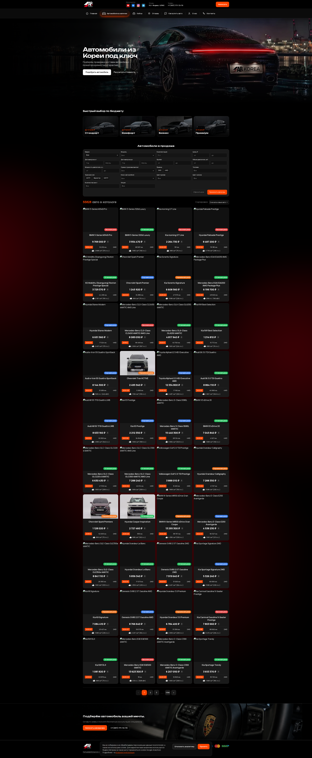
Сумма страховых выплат (130, 167)
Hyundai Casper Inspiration (137, 521)
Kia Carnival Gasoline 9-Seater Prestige (211, 618)
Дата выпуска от (91, 159)
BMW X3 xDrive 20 (211, 426)
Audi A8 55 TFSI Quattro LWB (101, 426)
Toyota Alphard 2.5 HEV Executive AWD (174, 379)
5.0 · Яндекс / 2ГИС (156, 5)
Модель (124, 152)
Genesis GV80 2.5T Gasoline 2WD (174, 571)
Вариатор (97, 178)
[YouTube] (128, 5)
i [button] (144, 242)
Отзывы (155, 13)
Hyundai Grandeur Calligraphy (211, 474)
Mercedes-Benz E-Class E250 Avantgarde (211, 523)
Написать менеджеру (95, 728)
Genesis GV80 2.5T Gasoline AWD (137, 617)
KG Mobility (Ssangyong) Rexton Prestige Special (100, 284)
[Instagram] (138, 5)
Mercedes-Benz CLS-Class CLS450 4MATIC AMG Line (137, 332)
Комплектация (162, 152)
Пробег (159, 159)
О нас (194, 13)
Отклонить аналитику (184, 746)
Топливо (196, 167)
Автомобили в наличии (117, 13)
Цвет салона (197, 175)
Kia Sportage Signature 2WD (211, 569)
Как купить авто (175, 13)
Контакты (211, 13)
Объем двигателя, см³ (200, 159)
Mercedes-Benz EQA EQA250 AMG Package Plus (211, 284)
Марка (87, 152)
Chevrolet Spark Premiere (101, 521)
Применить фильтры (217, 192)
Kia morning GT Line (174, 235)
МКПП (106, 178)
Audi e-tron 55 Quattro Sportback (100, 378)
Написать (222, 4)
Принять (203, 746)
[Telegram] (143, 5)
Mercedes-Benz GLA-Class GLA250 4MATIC (174, 332)
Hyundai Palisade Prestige (211, 235)
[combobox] (138, 155)
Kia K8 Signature (100, 617)
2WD (159, 170)
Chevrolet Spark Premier (137, 283)
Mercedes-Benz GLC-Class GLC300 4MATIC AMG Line (138, 475)
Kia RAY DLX (100, 665)
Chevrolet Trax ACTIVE (137, 378)
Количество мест (91, 182)
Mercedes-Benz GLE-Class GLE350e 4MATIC (100, 571)
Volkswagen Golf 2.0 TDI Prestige (174, 474)
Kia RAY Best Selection (211, 330)
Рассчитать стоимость (126, 72)
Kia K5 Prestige (138, 426)
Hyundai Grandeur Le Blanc (137, 569)
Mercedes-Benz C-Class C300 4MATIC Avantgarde (174, 666)
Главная (93, 13)
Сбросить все (198, 192)
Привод (159, 167)
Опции (123, 182)
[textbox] (137, 155)
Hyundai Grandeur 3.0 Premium (174, 617)
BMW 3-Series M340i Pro (100, 235)
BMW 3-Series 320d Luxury (137, 235)
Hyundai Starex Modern (101, 330)
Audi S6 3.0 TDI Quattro (211, 378)
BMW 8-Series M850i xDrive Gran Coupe (174, 523)
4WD (166, 170)
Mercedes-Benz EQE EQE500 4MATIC (137, 666)
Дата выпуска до (127, 159)
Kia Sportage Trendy (211, 665)
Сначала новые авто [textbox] (218, 202)
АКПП (88, 178)
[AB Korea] (88, 4)
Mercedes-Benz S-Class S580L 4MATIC (174, 427)
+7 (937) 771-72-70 (175, 5)
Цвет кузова (161, 175)
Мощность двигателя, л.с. (94, 167)
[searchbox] (174, 155)
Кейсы (139, 13)
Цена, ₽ (195, 152)
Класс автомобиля (127, 175)
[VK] (133, 5)
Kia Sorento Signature (174, 283)
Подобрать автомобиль (97, 72)
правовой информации (125, 752)
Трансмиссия (89, 175)
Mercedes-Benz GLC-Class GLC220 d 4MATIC (101, 475)
